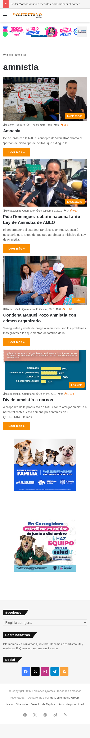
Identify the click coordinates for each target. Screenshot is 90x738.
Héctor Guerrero (15, 125)
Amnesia (12, 131)
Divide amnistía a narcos (28, 399)
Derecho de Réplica (43, 704)
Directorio (22, 704)
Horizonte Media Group (64, 697)
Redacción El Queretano (20, 210)
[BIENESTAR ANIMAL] (45, 489)
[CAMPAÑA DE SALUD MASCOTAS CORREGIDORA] (45, 570)
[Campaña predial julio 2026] (45, 31)
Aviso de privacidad (71, 704)
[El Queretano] (27, 15)
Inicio (9, 54)
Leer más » (16, 152)
